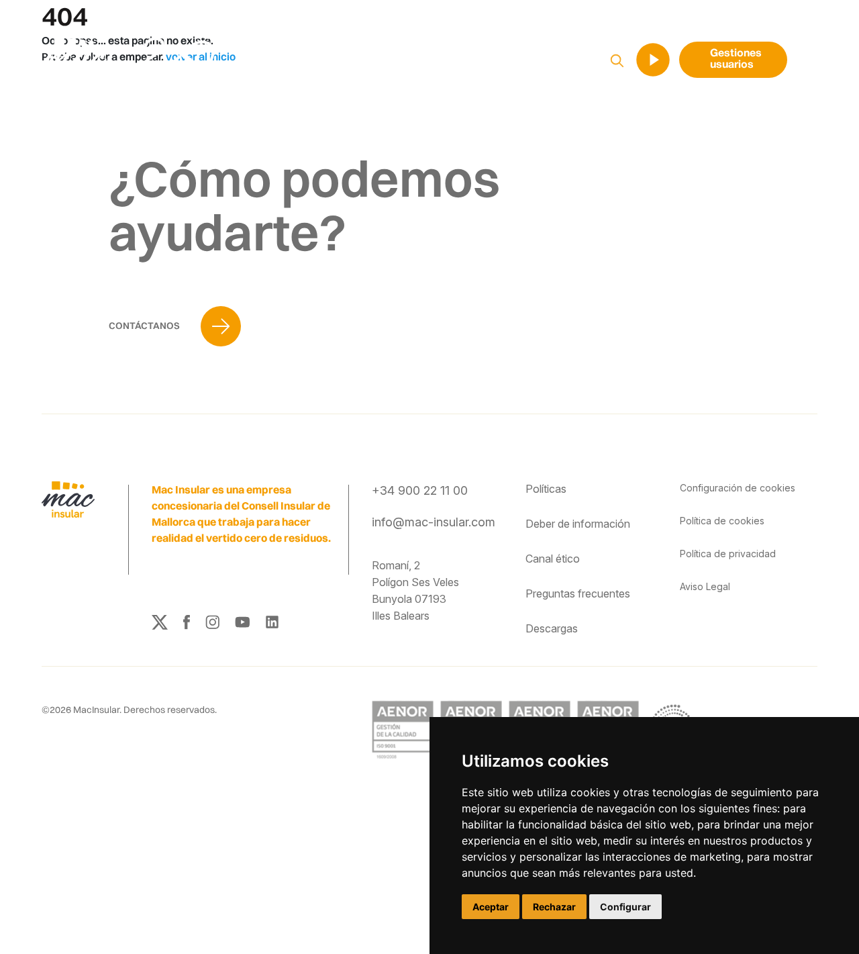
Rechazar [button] (554, 906)
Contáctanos (145, 326)
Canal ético (552, 558)
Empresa (440, 60)
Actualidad (515, 60)
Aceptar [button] (490, 906)
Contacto (589, 60)
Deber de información (577, 523)
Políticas (545, 488)
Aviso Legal (705, 586)
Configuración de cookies (737, 487)
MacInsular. (97, 710)
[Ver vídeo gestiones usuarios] (653, 60)
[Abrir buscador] (616, 59)
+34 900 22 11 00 (420, 490)
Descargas (551, 628)
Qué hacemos (356, 60)
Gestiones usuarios (736, 59)
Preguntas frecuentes (577, 593)
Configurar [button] (625, 906)
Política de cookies (722, 520)
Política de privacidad (728, 553)
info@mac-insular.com (433, 522)
